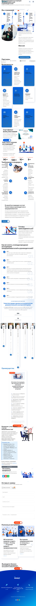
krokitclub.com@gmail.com (6, 587)
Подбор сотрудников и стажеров (17, 116)
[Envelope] (6, 476)
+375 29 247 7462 (29, 587)
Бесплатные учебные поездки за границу (29, 116)
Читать (21, 557)
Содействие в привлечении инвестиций (17, 73)
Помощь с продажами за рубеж (6, 116)
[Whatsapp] (8, 476)
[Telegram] (3, 476)
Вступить (5, 221)
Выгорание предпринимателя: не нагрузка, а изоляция (9, 542)
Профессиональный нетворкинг (6, 73)
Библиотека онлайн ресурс (28, 73)
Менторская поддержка (27, 94)
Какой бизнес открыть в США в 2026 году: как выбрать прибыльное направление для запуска (26, 544)
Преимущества (8, 368)
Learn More (5, 86)
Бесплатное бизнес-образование (5, 95)
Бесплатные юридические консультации (17, 95)
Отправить (17, 522)
